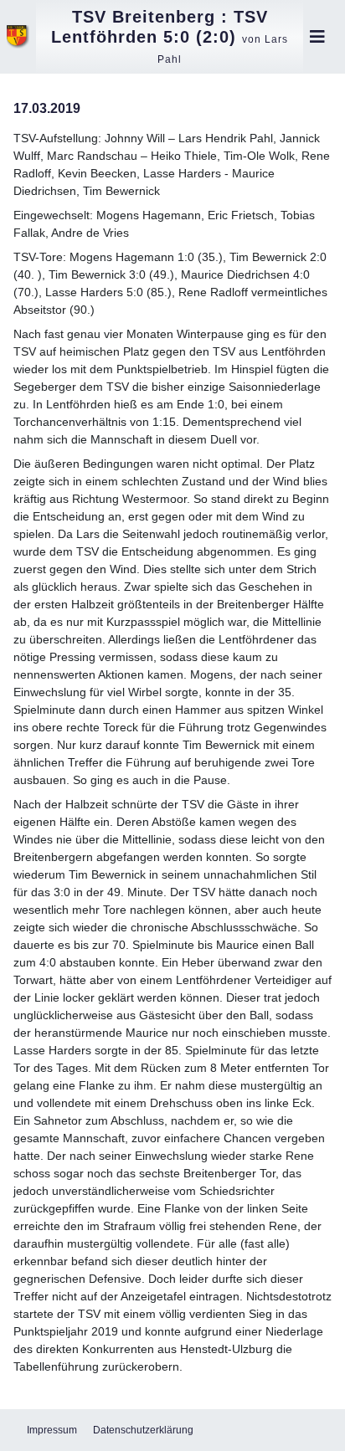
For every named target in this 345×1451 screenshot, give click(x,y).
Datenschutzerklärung (143, 1430)
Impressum (52, 1430)
